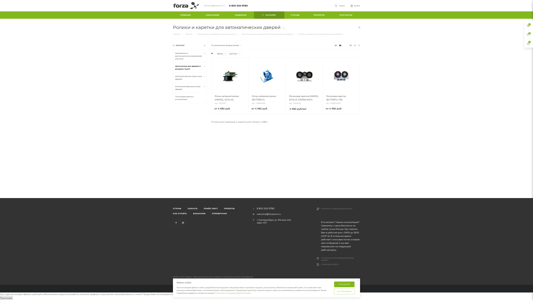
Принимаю (6, 298)
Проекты (229, 208)
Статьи (177, 208)
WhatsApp (183, 223)
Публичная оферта (330, 264)
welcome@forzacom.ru (269, 214)
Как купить (180, 213)
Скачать (193, 208)
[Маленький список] (336, 45)
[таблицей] (359, 45)
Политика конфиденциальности (336, 209)
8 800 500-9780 (238, 5)
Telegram (176, 223)
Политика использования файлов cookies (337, 259)
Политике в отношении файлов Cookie (233, 293)
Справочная (219, 213)
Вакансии (199, 213)
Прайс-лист (211, 208)
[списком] (355, 45)
